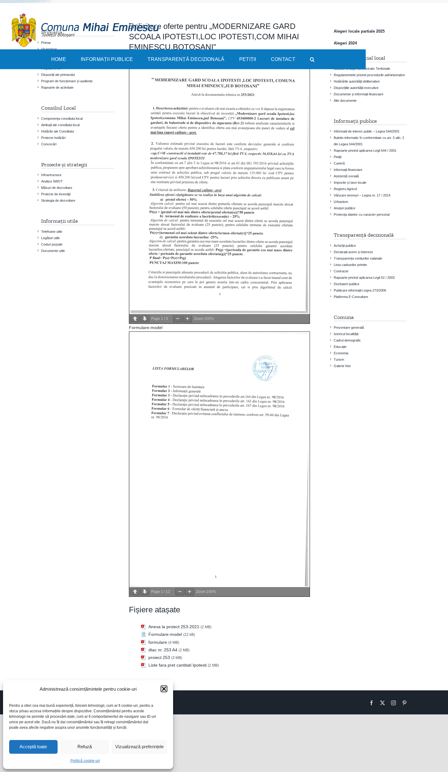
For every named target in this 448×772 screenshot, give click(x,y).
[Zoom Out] (177, 318)
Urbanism (341, 202)
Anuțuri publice (344, 208)
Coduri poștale (51, 244)
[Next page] (144, 318)
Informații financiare (348, 170)
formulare (157, 642)
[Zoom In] (187, 318)
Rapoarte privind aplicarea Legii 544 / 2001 (365, 150)
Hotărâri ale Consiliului (57, 131)
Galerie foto (342, 366)
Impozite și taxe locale (350, 182)
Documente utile (53, 251)
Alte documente (345, 100)
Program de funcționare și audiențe (67, 81)
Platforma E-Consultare (351, 297)
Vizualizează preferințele (139, 746)
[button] (164, 689)
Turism (339, 359)
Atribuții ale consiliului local (60, 125)
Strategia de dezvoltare (58, 200)
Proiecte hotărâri (53, 138)
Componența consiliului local (62, 118)
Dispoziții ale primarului (58, 74)
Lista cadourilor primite (350, 265)
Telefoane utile (51, 231)
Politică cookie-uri (85, 761)
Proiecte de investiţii (55, 194)
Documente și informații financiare (358, 94)
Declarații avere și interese (353, 252)
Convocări (48, 144)
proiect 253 (159, 657)
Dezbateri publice (346, 284)
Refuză (84, 746)
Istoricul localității (346, 334)
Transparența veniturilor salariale (358, 258)
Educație (340, 347)
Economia (341, 353)
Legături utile (50, 238)
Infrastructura (51, 175)
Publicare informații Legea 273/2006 (360, 290)
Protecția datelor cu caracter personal (361, 214)
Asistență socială (346, 176)
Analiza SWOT (52, 181)
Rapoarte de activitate (57, 87)
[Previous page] (135, 318)
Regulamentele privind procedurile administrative (369, 75)
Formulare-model (145, 327)
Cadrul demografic (347, 340)
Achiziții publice (345, 245)
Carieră (339, 163)
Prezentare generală (349, 327)
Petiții (337, 157)
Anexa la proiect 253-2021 (173, 626)
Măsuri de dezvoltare (56, 187)
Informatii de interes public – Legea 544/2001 (367, 131)
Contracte (341, 271)
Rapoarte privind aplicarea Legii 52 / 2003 (364, 277)
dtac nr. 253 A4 (162, 649)
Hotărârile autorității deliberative (357, 81)
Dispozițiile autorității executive (356, 88)
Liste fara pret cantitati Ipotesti (177, 665)
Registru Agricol (345, 189)
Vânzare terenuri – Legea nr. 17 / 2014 (362, 195)
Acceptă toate (33, 746)
